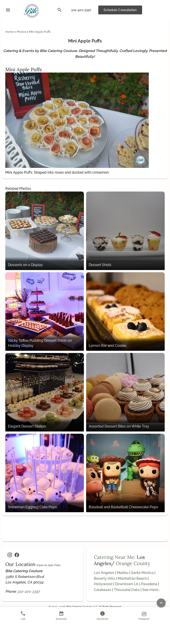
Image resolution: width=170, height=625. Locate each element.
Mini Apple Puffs (40, 31)
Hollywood (103, 584)
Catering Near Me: (114, 557)
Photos (22, 31)
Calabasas (102, 590)
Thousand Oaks (127, 590)
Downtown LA (126, 584)
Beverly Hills (104, 578)
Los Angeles (104, 573)
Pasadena (149, 584)
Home (9, 31)
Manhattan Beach (132, 578)
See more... (151, 590)
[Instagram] (9, 554)
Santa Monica (142, 573)
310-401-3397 (28, 591)
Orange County (133, 563)
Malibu (122, 573)
